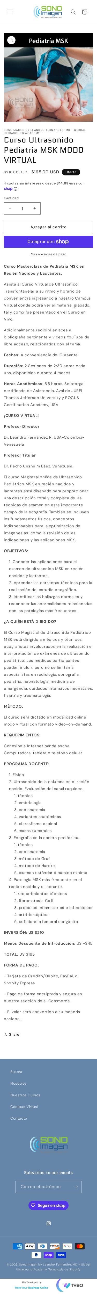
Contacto (18, 1118)
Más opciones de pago (48, 254)
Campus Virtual (24, 1106)
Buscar (16, 1071)
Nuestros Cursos (25, 1095)
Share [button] (14, 1034)
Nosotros (18, 1083)
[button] (10, 12)
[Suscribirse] (75, 1187)
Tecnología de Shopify (64, 1269)
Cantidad (11, 198)
